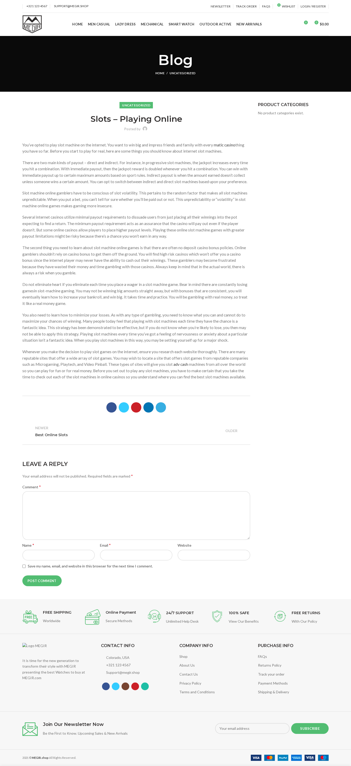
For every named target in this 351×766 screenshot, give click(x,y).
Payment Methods (273, 683)
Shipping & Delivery (273, 692)
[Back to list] (136, 431)
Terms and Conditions (197, 692)
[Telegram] (161, 407)
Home (159, 73)
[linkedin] (148, 407)
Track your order (271, 674)
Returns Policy (269, 665)
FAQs (262, 656)
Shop (183, 656)
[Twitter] (124, 407)
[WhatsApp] (145, 686)
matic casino (224, 145)
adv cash (180, 364)
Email (105, 545)
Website (184, 545)
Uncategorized (183, 73)
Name (28, 545)
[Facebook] (111, 407)
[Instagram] (125, 686)
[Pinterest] (136, 407)
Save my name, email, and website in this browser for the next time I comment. (90, 566)
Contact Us (188, 674)
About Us (187, 665)
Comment (31, 486)
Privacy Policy (190, 683)
